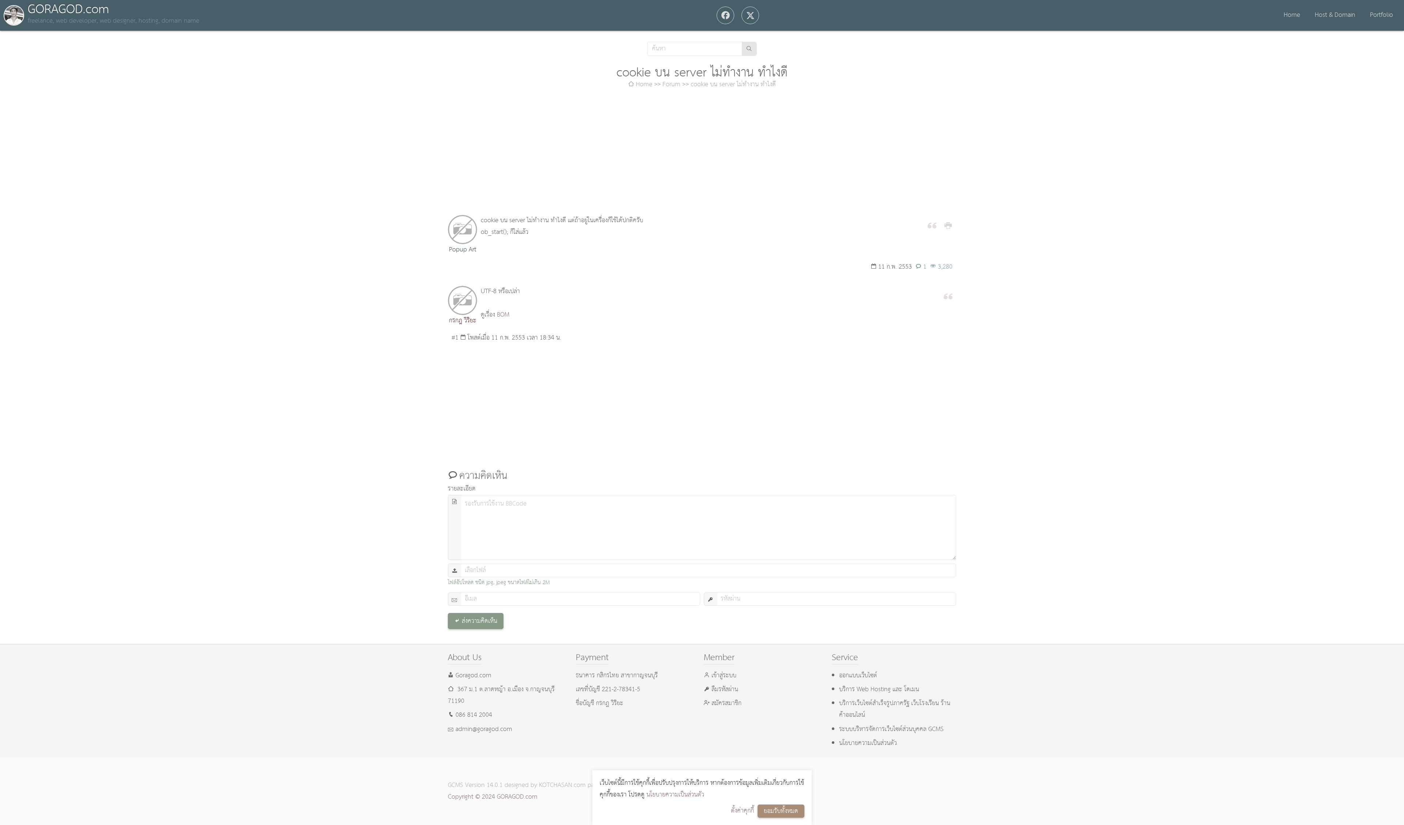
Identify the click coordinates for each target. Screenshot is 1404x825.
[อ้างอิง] (932, 224)
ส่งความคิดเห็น (479, 621)
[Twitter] (750, 15)
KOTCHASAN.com (562, 785)
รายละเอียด (462, 489)
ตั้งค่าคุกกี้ (742, 811)
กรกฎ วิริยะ (462, 320)
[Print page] (948, 224)
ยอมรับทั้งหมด (781, 811)
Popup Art (462, 250)
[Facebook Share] (725, 15)
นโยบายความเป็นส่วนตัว (675, 795)
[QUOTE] (948, 295)
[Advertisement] (702, 153)
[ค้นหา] (749, 49)
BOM (503, 315)
